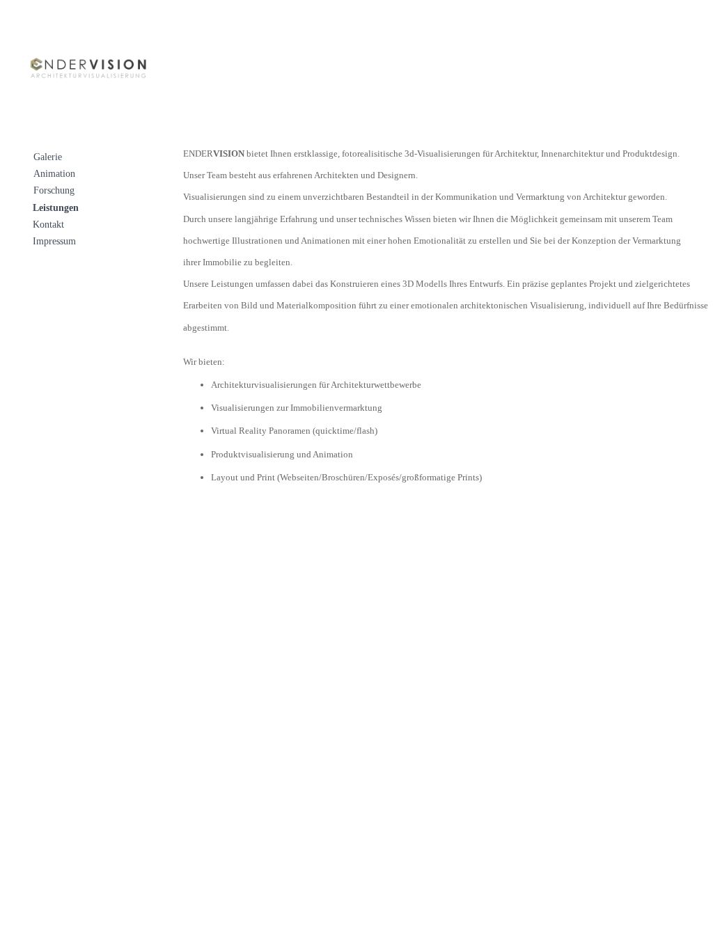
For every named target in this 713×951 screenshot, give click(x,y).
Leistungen (56, 207)
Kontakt (48, 224)
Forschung (54, 190)
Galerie (47, 156)
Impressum (54, 240)
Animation (54, 173)
